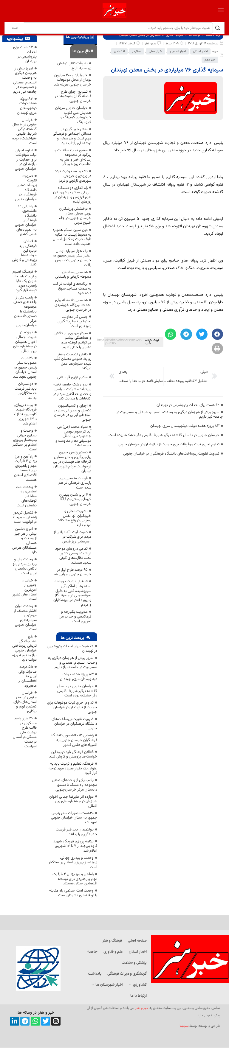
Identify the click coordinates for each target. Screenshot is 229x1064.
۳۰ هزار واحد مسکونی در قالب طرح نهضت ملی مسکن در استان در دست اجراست (25, 732)
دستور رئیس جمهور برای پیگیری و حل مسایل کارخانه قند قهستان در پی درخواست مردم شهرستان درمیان (72, 461)
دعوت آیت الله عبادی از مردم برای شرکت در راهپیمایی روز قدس (72, 537)
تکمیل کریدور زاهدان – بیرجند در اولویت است (24, 517)
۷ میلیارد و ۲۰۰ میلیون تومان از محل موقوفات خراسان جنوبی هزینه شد (72, 80)
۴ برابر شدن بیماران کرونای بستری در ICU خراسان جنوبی (75, 499)
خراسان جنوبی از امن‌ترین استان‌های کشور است (25, 590)
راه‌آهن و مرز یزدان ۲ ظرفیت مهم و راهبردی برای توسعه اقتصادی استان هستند (74, 878)
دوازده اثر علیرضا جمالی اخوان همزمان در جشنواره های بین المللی (73, 801)
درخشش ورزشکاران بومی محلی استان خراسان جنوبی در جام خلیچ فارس (75, 216)
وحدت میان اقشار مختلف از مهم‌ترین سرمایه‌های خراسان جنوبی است (25, 617)
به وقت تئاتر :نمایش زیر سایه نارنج (74, 65)
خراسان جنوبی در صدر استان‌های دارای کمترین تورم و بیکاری (25, 702)
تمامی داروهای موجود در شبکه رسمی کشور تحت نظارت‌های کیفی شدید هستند (73, 556)
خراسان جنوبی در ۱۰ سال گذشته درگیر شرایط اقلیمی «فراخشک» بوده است (164, 435)
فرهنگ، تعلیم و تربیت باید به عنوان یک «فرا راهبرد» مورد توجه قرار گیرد (73, 768)
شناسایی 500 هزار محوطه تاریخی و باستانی (73, 274)
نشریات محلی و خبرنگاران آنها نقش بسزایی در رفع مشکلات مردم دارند (74, 518)
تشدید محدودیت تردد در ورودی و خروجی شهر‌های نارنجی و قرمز (73, 175)
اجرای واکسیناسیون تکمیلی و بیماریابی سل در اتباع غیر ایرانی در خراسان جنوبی (72, 413)
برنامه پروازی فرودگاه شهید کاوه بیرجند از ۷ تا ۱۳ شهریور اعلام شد (75, 846)
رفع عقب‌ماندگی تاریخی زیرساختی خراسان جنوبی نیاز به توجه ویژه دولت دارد (24, 648)
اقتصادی (119, 51)
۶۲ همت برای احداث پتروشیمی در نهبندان (188, 405)
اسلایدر (136, 51)
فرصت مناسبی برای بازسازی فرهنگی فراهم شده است (74, 483)
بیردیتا (184, 1026)
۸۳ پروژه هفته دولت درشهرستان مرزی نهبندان (184, 426)
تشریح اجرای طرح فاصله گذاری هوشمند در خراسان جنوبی (73, 96)
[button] (217, 334)
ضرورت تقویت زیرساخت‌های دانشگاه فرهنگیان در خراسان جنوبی (171, 454)
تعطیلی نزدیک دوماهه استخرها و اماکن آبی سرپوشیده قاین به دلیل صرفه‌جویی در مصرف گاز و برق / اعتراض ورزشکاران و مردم (72, 593)
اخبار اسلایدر (178, 51)
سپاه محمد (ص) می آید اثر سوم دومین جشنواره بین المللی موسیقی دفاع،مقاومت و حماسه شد (73, 436)
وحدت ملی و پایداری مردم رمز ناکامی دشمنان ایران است (25, 566)
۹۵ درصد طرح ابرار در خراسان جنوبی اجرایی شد (72, 572)
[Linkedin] (14, 1021)
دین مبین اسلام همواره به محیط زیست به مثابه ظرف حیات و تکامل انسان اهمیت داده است (72, 237)
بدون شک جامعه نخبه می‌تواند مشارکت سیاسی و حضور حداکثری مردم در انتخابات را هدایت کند (72, 392)
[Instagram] (56, 1021)
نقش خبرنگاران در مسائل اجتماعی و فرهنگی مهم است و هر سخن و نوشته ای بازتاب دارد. (72, 136)
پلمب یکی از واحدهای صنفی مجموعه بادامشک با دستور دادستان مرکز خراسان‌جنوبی (74, 784)
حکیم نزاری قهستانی (72, 377)
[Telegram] (25, 1021)
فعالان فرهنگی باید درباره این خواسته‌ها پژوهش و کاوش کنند (73, 754)
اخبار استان (200, 51)
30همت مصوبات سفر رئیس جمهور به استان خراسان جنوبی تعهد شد (74, 817)
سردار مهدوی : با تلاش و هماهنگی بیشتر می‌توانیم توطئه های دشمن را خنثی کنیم (73, 340)
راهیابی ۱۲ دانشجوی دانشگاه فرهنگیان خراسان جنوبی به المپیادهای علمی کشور (74, 740)
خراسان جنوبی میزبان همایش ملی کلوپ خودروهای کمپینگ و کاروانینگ (73, 115)
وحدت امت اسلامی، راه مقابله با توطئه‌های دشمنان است (73, 893)
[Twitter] (45, 1021)
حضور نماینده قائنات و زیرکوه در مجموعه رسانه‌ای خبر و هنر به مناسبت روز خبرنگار (73, 157)
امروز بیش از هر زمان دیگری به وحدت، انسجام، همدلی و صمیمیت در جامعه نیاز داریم (169, 414)
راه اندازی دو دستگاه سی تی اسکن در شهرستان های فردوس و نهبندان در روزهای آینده (72, 195)
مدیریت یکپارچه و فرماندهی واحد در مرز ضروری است (75, 616)
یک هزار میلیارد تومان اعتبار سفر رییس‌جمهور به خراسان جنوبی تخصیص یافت (72, 258)
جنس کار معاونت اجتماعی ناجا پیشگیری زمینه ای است (74, 321)
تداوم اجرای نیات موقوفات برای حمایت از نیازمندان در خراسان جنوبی (168, 444)
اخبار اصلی (155, 51)
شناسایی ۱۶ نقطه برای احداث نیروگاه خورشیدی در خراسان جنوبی (73, 304)
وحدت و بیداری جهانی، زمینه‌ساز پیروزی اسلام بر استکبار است (73, 862)
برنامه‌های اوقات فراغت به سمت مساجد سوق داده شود (72, 288)
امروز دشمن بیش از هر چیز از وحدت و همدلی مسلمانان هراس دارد (24, 540)
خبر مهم (210, 59)
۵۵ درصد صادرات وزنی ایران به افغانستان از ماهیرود (27, 676)
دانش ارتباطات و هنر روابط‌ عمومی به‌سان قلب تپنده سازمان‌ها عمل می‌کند (72, 361)
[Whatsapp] (35, 1021)
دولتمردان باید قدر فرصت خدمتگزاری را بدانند (76, 832)
